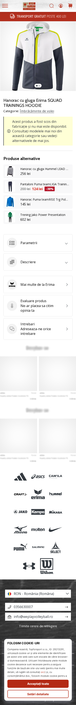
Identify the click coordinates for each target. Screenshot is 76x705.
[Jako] (20, 512)
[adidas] (20, 476)
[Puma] (20, 547)
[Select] (55, 547)
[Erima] (38, 494)
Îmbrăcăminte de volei (37, 111)
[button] (38, 242)
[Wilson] (47, 566)
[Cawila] (55, 476)
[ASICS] (38, 476)
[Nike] (55, 529)
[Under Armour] (29, 566)
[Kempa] (38, 512)
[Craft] (20, 494)
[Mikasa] (55, 512)
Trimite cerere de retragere (38, 626)
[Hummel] (55, 494)
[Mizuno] (20, 529)
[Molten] (38, 529)
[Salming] (38, 547)
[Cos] (70, 6)
